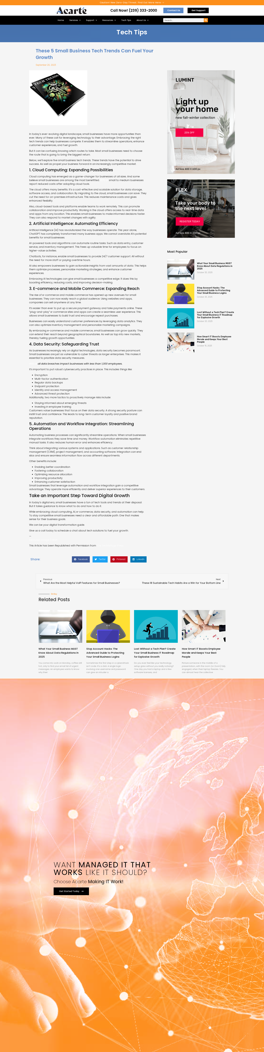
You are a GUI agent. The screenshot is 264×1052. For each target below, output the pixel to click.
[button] (81, 559)
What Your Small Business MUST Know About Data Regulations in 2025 (214, 266)
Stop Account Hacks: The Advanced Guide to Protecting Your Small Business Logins (213, 290)
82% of (104, 180)
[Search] (206, 20)
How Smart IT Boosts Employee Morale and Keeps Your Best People (214, 339)
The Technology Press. (110, 545)
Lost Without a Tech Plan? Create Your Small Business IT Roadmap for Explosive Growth (215, 315)
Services (73, 20)
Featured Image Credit (43, 540)
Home (61, 20)
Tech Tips (126, 20)
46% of (33, 363)
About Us (141, 20)
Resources (107, 20)
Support (90, 20)
